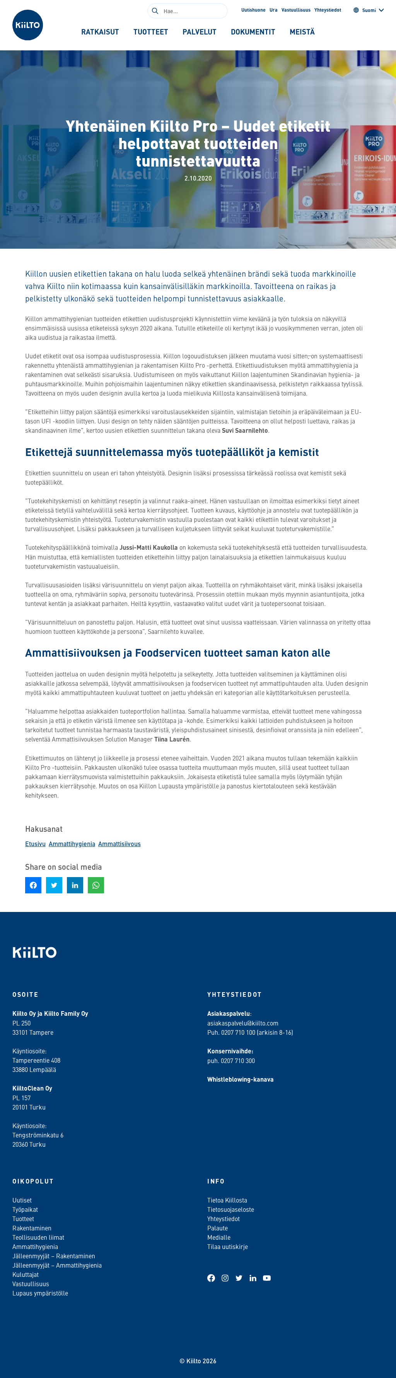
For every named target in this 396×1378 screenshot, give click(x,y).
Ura (274, 9)
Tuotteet (23, 1218)
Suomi (369, 10)
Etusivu (35, 843)
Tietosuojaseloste (230, 1209)
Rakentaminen (31, 1227)
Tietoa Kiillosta (227, 1200)
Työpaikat (25, 1209)
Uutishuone (253, 9)
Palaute (217, 1227)
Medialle (219, 1237)
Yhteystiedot (327, 9)
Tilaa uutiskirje (227, 1246)
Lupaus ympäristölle (40, 1293)
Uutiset (22, 1200)
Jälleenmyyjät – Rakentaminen (53, 1255)
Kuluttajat (25, 1274)
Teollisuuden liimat (38, 1237)
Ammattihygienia (72, 843)
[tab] (100, 32)
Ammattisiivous (119, 843)
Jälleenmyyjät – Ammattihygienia (57, 1265)
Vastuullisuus (296, 9)
